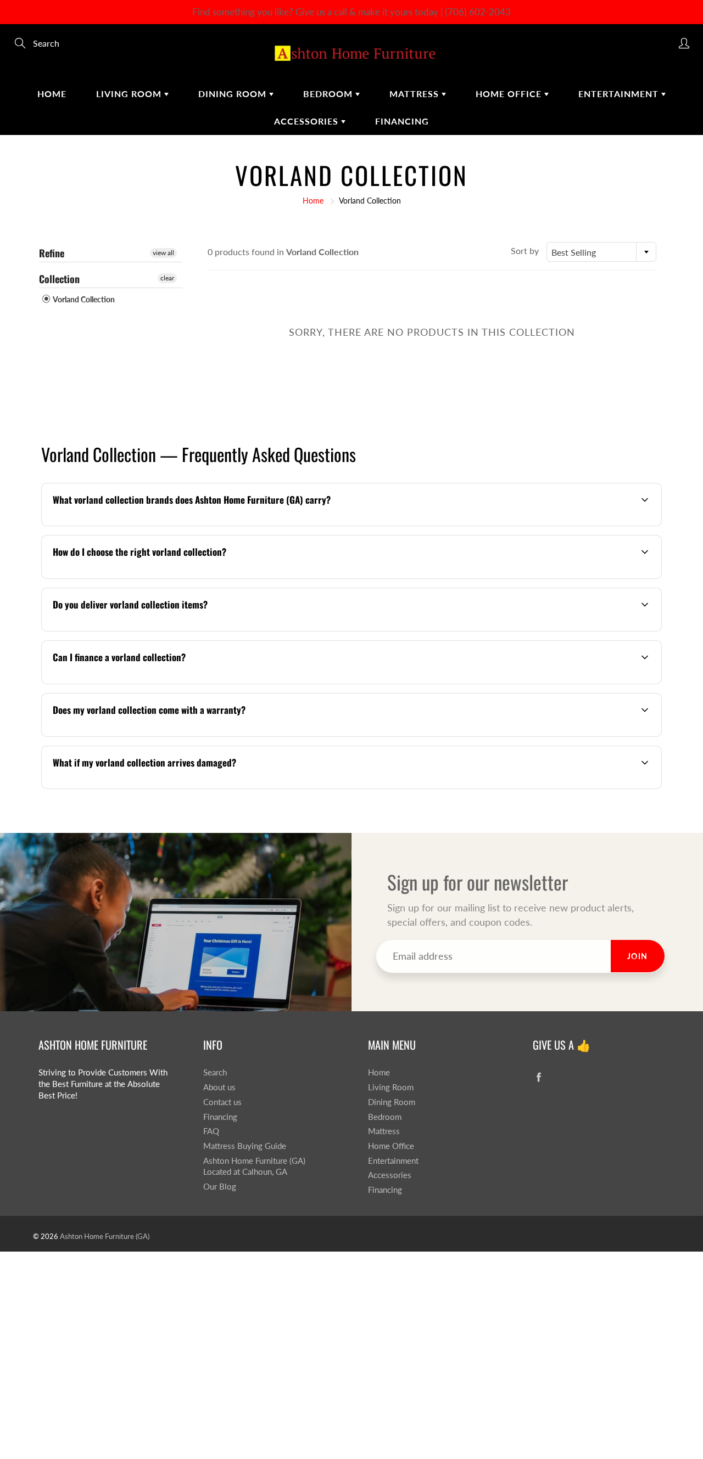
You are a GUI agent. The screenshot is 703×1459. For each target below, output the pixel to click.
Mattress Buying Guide (244, 1146)
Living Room (130, 93)
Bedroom (329, 93)
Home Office (510, 93)
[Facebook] (538, 1076)
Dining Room (233, 93)
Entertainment (619, 93)
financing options (139, 683)
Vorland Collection (83, 299)
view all (163, 253)
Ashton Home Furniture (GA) (104, 1236)
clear (167, 278)
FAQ (211, 1131)
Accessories (307, 121)
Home (51, 93)
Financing (402, 121)
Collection (59, 279)
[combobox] (601, 252)
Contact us (222, 1102)
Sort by (525, 250)
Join (637, 956)
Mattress (415, 93)
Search (215, 1072)
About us (219, 1087)
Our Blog (219, 1186)
